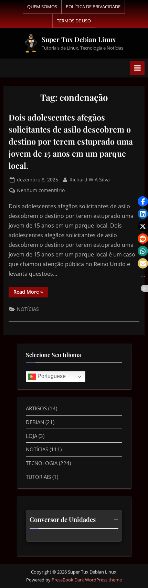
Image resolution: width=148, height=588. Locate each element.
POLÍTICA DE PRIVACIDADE (93, 6)
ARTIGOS (36, 408)
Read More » (30, 291)
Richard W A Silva (90, 179)
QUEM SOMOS (42, 6)
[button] (143, 201)
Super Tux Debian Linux (79, 39)
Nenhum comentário (41, 189)
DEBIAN (35, 422)
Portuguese (51, 376)
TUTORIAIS (38, 476)
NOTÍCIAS (28, 309)
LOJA (31, 435)
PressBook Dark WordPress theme (87, 580)
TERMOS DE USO (74, 21)
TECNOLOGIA (41, 463)
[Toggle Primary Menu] (137, 68)
